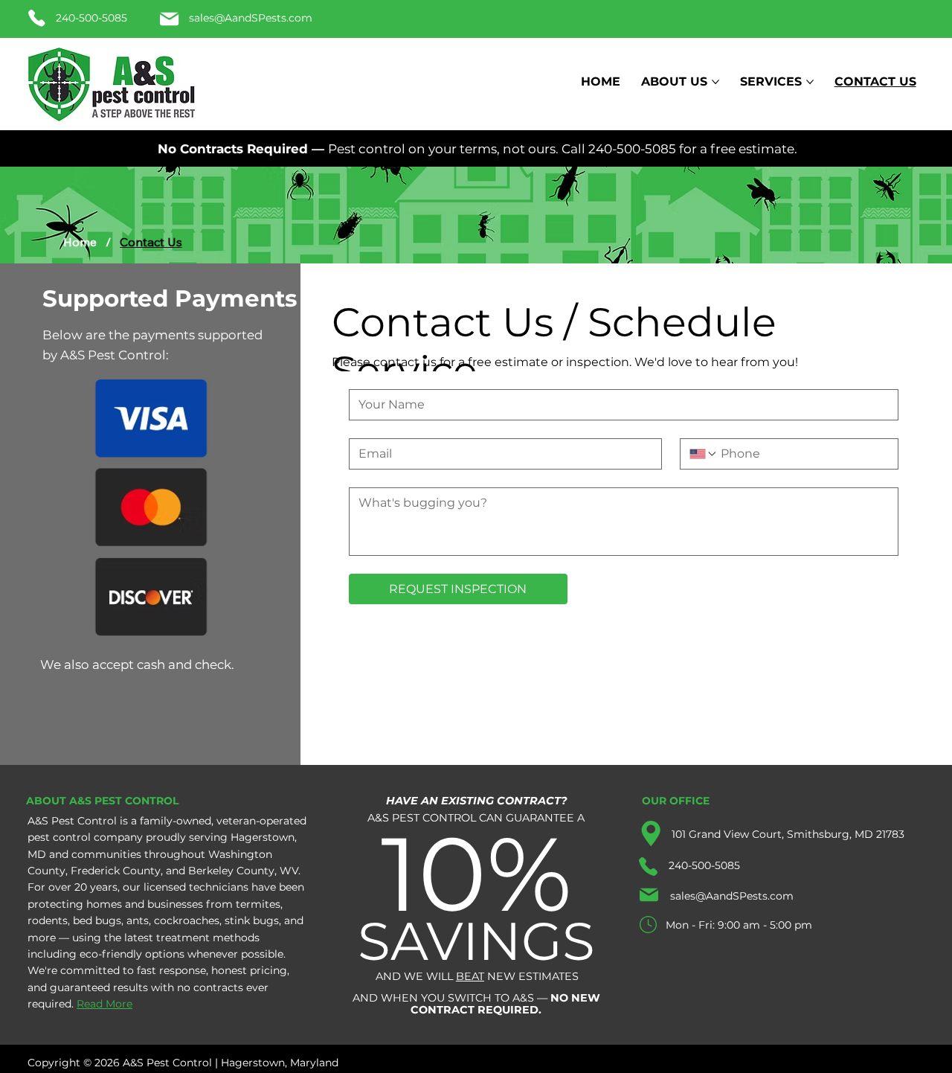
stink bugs (252, 920)
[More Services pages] (810, 82)
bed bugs (97, 920)
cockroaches (186, 920)
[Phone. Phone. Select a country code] (703, 454)
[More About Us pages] (715, 82)
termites (258, 904)
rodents (48, 920)
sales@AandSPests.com (250, 18)
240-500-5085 (91, 18)
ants (137, 920)
